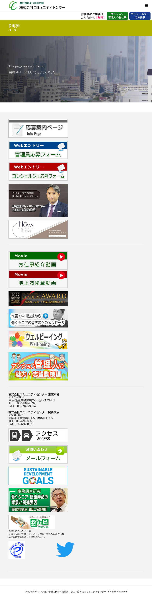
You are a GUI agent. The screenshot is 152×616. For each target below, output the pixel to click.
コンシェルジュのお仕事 (140, 16)
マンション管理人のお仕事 (117, 16)
